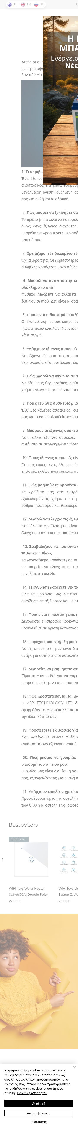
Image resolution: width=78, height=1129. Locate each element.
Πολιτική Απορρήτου (32, 1093)
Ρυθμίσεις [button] (39, 1121)
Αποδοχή (38, 1103)
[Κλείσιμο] (72, 1070)
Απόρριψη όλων (38, 1113)
